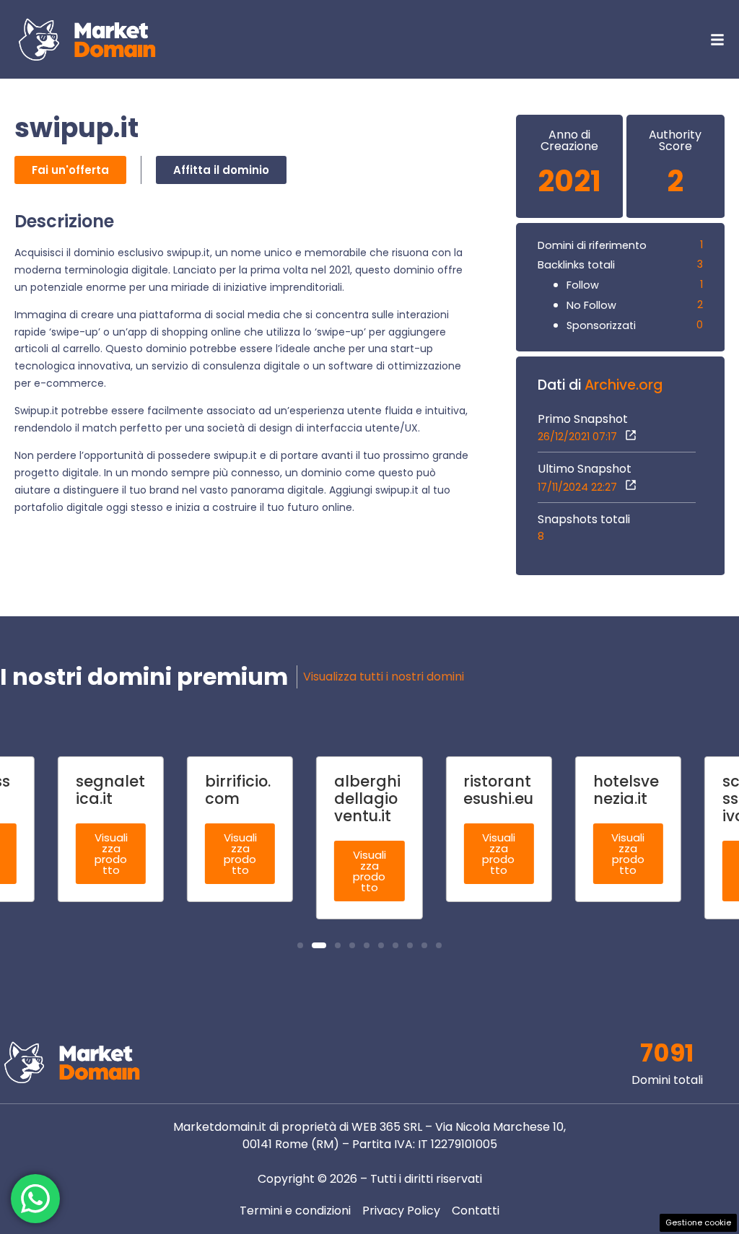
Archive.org (624, 385)
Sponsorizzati (601, 325)
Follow (583, 285)
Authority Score (675, 140)
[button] (300, 945)
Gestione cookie (698, 1222)
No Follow (591, 305)
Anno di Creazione (569, 140)
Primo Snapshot (583, 419)
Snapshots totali (584, 519)
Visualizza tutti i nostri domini (383, 676)
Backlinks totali (576, 265)
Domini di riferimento (592, 245)
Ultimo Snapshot (584, 469)
